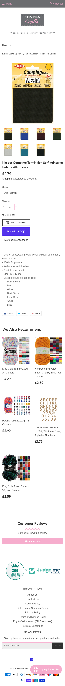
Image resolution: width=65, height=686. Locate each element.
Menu (9, 3)
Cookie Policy (32, 603)
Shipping (7, 178)
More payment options (16, 240)
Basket (59, 3)
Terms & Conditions (32, 626)
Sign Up (57, 646)
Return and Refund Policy (32, 617)
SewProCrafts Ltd (24, 668)
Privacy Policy (32, 612)
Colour (5, 187)
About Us (32, 594)
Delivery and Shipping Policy (32, 608)
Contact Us (33, 599)
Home (4, 45)
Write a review (33, 541)
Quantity (6, 201)
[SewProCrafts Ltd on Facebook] (31, 660)
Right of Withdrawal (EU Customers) (32, 621)
